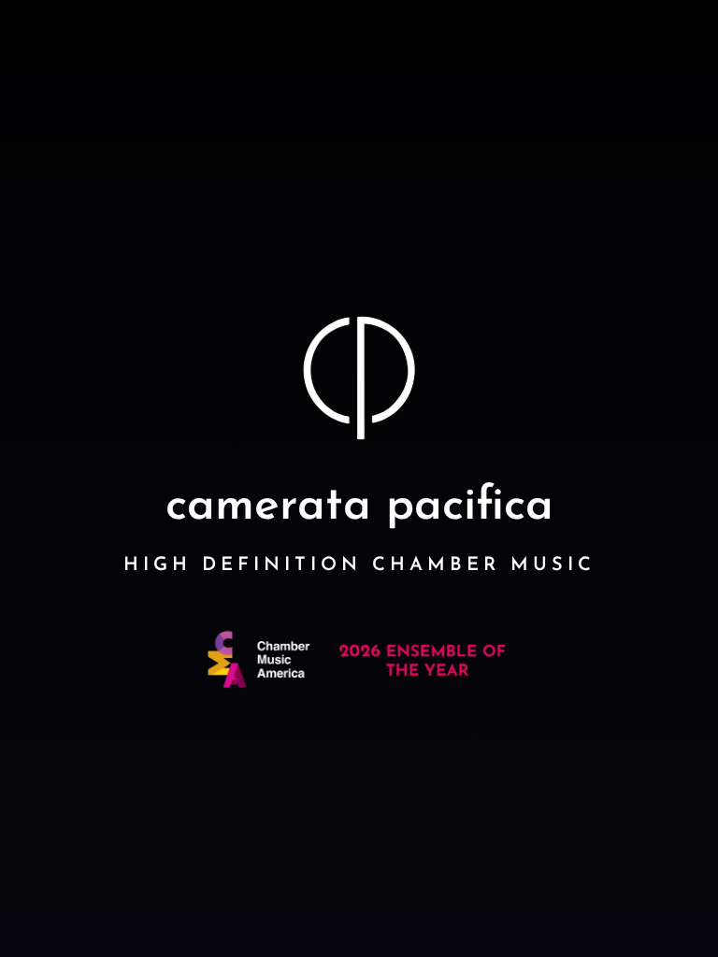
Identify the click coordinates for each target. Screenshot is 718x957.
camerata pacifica (359, 507)
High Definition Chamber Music (359, 565)
